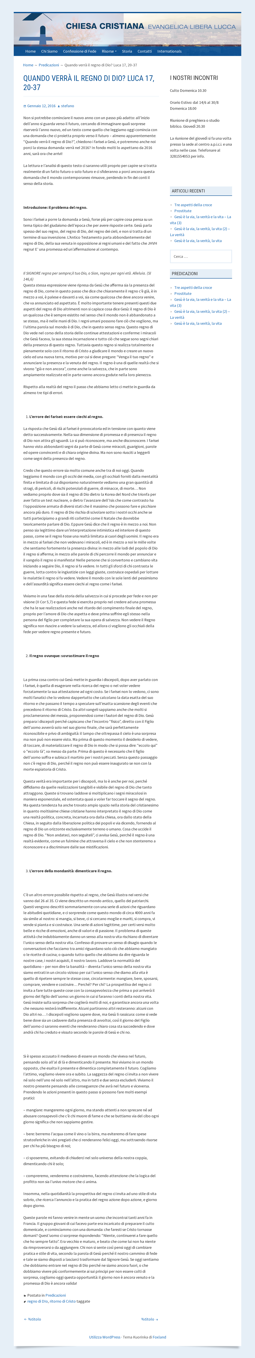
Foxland (159, 1336)
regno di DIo (37, 1301)
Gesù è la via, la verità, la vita (198, 240)
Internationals (169, 51)
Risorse (108, 51)
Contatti (145, 51)
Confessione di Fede (79, 51)
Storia (127, 51)
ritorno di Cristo (63, 1301)
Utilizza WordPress (104, 1336)
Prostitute (182, 210)
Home (30, 51)
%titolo (34, 1319)
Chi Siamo (49, 51)
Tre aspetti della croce (193, 204)
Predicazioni (55, 1295)
